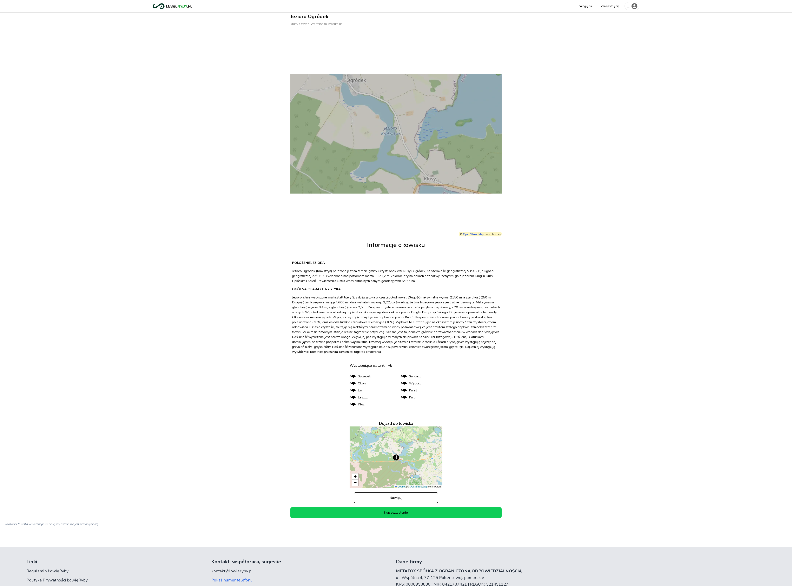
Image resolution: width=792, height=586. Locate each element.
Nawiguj (396, 498)
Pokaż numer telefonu (232, 580)
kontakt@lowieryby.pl (232, 571)
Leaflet (401, 486)
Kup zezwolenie (396, 512)
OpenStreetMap (473, 234)
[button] (396, 457)
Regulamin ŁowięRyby (47, 571)
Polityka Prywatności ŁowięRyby (57, 580)
